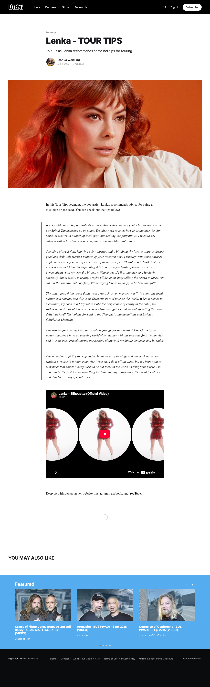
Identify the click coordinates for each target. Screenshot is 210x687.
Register (53, 658)
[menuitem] (36, 7)
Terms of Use (111, 658)
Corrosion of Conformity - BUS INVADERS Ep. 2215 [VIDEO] (160, 628)
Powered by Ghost (192, 658)
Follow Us (81, 7)
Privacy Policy (128, 658)
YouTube (135, 493)
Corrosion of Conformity (152, 635)
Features (50, 7)
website (88, 493)
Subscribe (192, 7)
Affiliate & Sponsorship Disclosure (156, 658)
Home (36, 7)
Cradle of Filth (22, 638)
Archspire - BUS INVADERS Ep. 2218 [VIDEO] (102, 628)
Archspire (82, 635)
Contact (65, 658)
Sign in (175, 7)
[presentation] (187, 584)
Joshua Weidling (68, 60)
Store (65, 7)
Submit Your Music (82, 658)
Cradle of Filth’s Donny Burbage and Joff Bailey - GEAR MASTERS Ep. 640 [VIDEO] (43, 630)
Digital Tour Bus (16, 658)
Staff (97, 658)
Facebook (115, 493)
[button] (100, 645)
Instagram (101, 493)
